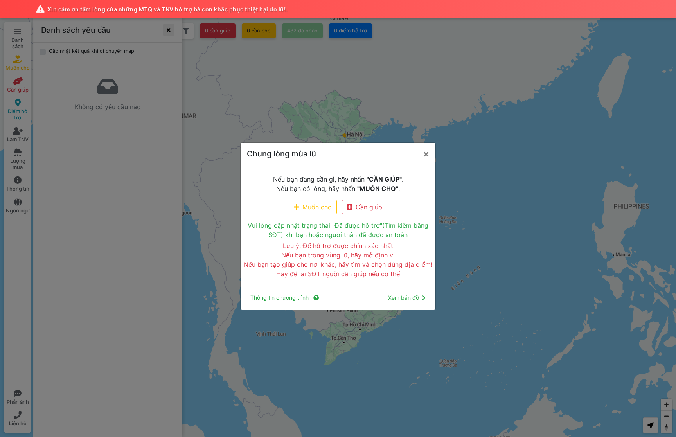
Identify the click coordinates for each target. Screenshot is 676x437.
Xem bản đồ (403, 297)
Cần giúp (369, 207)
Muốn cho (317, 207)
